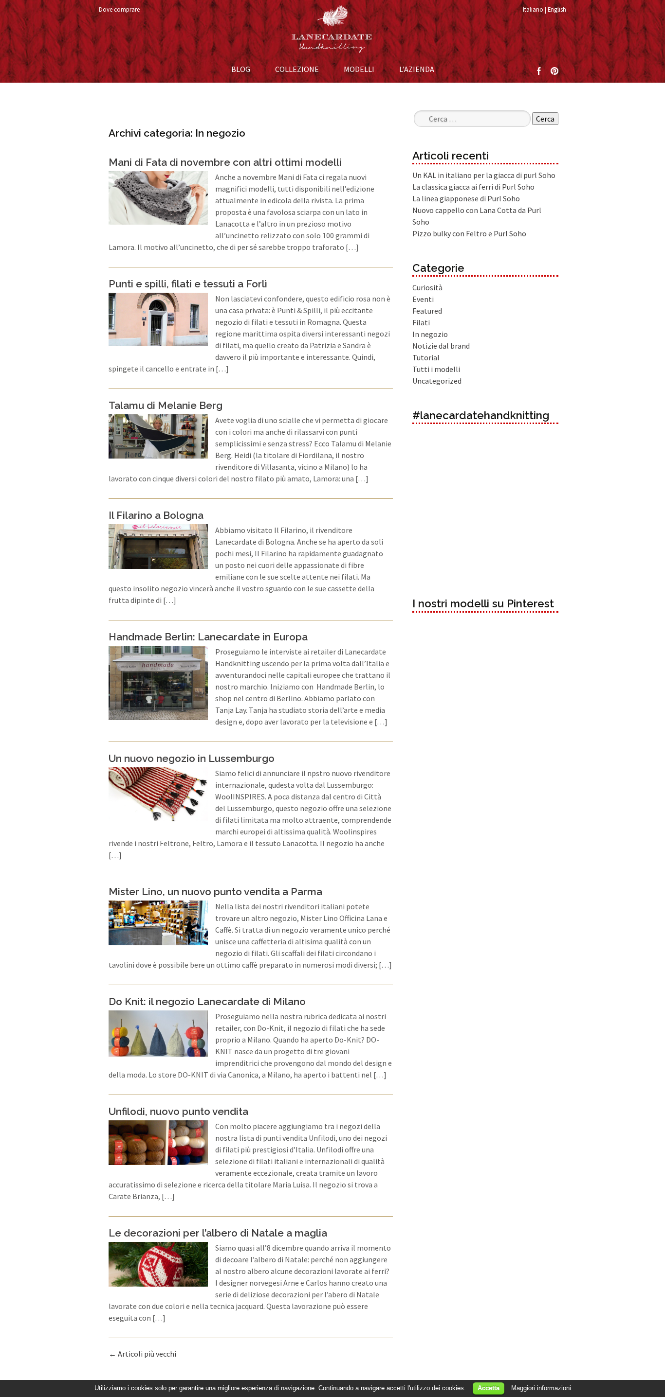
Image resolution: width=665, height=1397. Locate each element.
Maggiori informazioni (541, 1388)
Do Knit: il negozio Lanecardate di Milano (207, 1001)
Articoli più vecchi (142, 1354)
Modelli (359, 69)
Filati (421, 322)
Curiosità (427, 287)
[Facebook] (539, 70)
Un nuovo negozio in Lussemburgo (192, 758)
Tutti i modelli (436, 369)
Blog (240, 69)
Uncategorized (437, 381)
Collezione (297, 69)
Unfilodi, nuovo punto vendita (178, 1111)
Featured (427, 311)
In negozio (430, 334)
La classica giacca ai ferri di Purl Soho (473, 187)
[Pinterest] (554, 70)
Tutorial (426, 357)
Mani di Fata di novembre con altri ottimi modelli (225, 162)
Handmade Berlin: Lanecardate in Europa (208, 637)
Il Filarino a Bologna (156, 515)
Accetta (488, 1388)
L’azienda (416, 69)
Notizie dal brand (441, 346)
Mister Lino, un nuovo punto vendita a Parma (215, 891)
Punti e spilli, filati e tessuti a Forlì (188, 284)
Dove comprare (119, 9)
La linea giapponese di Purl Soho (466, 198)
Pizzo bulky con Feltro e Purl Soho (469, 233)
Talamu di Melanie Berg (165, 405)
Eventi (423, 299)
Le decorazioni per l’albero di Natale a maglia (218, 1233)
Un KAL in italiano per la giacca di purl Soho (483, 175)
